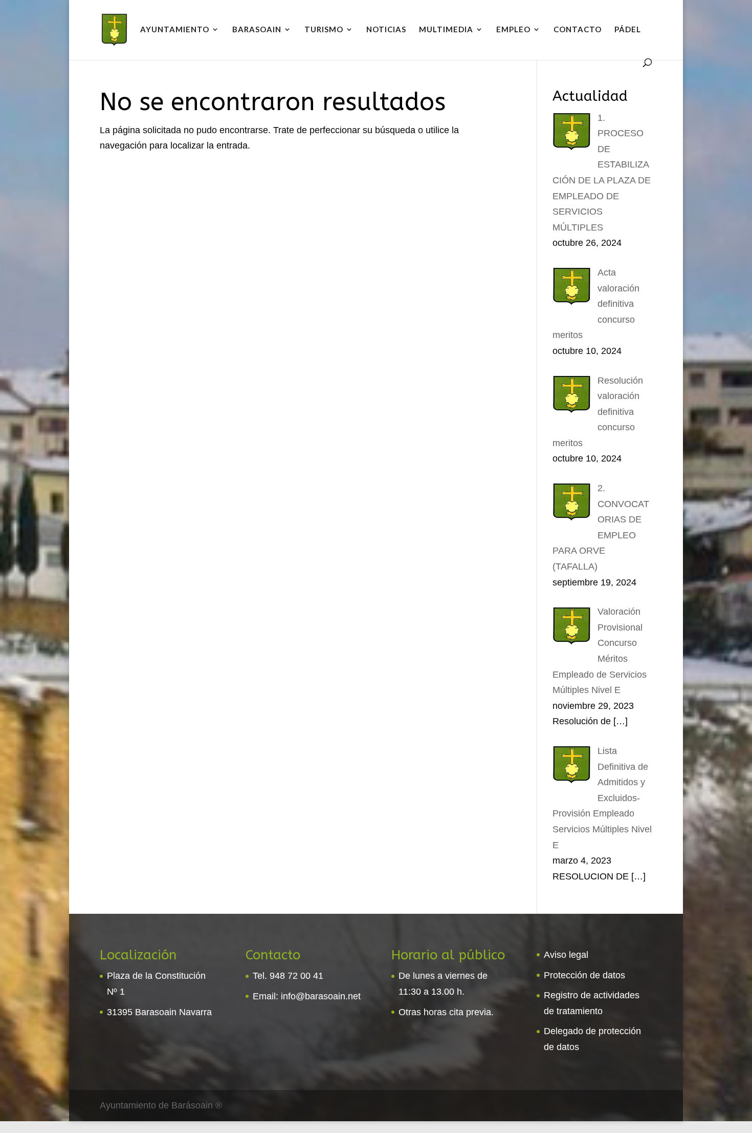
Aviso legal (566, 955)
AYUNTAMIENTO (174, 30)
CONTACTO (578, 30)
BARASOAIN (256, 30)
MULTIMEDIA (446, 30)
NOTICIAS (386, 30)
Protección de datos (584, 975)
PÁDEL (627, 30)
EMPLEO (513, 30)
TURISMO (323, 30)
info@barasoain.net (321, 996)
